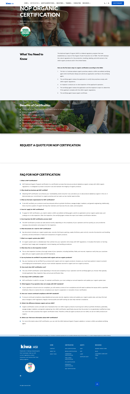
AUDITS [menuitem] (82, 345)
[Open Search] (108, 3)
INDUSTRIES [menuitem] (59, 3)
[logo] (29, 346)
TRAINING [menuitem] (68, 3)
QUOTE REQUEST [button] (117, 3)
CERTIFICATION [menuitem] (34, 3)
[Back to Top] (97, 384)
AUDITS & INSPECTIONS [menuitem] (47, 3)
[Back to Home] (10, 3)
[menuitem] (22, 2)
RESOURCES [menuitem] (86, 3)
